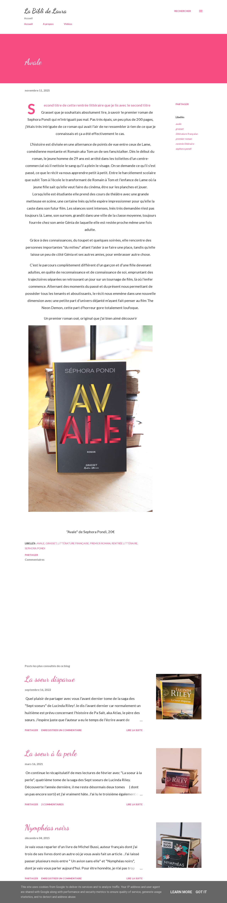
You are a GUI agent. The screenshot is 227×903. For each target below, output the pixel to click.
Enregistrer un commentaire (61, 730)
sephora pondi (183, 148)
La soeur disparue (50, 679)
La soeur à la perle (51, 753)
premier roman (184, 138)
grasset (179, 128)
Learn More (181, 892)
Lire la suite (134, 730)
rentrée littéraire (185, 143)
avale (178, 123)
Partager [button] (182, 104)
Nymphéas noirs (47, 827)
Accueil (28, 23)
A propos (48, 23)
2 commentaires (52, 804)
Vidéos (68, 23)
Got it (201, 892)
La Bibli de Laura (45, 11)
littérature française (187, 133)
